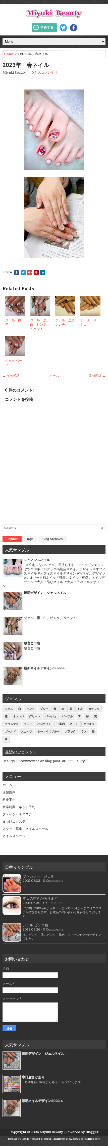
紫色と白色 (32, 643)
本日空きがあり (33, 1077)
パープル (67, 716)
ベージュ (51, 716)
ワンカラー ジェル (38, 876)
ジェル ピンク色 (35, 925)
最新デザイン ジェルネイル (45, 593)
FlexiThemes (30, 1138)
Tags (30, 539)
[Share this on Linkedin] (42, 272)
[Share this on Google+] (29, 272)
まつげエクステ (14, 821)
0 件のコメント (43, 72)
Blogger (92, 1132)
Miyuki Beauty (51, 1132)
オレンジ (18, 716)
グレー (28, 724)
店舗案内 (9, 792)
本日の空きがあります (40, 898)
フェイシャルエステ (17, 814)
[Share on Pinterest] (36, 272)
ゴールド (10, 731)
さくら (74, 724)
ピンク (30, 709)
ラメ (84, 731)
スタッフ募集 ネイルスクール (25, 829)
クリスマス (12, 724)
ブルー (44, 709)
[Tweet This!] (23, 272)
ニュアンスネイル (37, 560)
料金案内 (9, 800)
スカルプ (26, 731)
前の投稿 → (96, 376)
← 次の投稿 (11, 376)
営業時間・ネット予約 (19, 807)
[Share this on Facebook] (16, 272)
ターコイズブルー (48, 731)
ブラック (70, 731)
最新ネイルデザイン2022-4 (44, 668)
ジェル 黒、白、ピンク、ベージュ (40, 324)
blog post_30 (55, 761)
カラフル (93, 709)
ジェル (9, 709)
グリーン (34, 716)
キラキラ (89, 724)
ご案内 (61, 724)
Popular (12, 539)
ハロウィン (44, 724)
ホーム (54, 376)
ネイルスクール (14, 836)
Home (9, 54)
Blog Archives (52, 539)
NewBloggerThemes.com (83, 1138)
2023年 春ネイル (26, 65)
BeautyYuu (11, 761)
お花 (80, 709)
